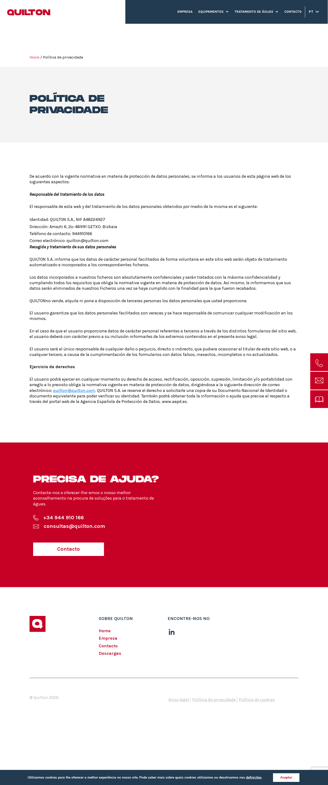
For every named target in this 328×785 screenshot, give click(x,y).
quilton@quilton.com (74, 390)
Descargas (110, 653)
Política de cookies (257, 699)
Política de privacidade (214, 699)
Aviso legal (178, 699)
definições (253, 777)
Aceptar (286, 777)
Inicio (34, 57)
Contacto (293, 12)
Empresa (185, 12)
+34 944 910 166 (63, 517)
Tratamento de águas (254, 12)
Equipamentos (211, 12)
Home (105, 630)
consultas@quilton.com (74, 526)
